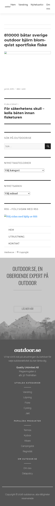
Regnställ (27, 451)
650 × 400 (21, 89)
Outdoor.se (9, 252)
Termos (27, 430)
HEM (11, 230)
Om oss (27, 468)
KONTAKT (14, 243)
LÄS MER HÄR (27, 309)
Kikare (28, 440)
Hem (13, 4)
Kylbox (27, 435)
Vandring (23, 4)
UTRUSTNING (16, 236)
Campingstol (27, 446)
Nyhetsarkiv (37, 4)
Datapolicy (27, 473)
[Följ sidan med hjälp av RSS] (27, 216)
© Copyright (22, 252)
